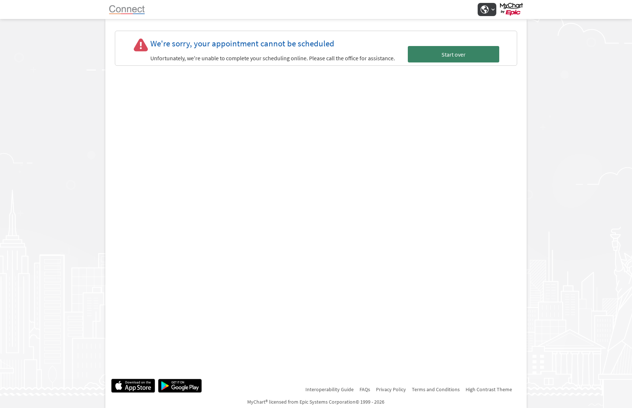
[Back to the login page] (130, 9)
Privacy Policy (391, 389)
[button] (487, 9)
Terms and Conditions (436, 389)
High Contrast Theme (489, 389)
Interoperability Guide (329, 389)
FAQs (365, 389)
